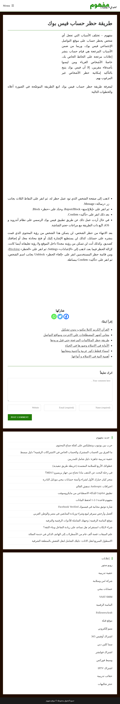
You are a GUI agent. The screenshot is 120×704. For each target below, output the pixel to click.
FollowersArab (104, 612)
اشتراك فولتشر (104, 652)
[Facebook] (66, 316)
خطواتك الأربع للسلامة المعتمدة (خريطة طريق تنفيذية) (82, 465)
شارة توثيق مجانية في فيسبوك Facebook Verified (85, 506)
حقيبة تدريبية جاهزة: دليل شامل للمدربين (90, 459)
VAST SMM (105, 596)
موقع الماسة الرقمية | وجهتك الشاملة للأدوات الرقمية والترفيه (79, 520)
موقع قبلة (107, 620)
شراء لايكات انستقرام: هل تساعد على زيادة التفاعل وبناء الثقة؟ (77, 527)
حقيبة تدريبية (105, 573)
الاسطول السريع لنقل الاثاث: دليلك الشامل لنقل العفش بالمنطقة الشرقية (72, 540)
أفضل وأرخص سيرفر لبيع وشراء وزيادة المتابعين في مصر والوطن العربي (72, 513)
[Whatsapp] (54, 316)
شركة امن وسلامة (102, 581)
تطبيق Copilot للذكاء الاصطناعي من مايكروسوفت (85, 493)
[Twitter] (60, 316)
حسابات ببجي (104, 589)
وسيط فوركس (104, 660)
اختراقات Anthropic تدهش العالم (94, 486)
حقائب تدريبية (104, 676)
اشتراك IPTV (105, 668)
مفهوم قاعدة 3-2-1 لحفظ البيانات (94, 500)
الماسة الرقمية (104, 604)
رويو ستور (106, 565)
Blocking (14, 249)
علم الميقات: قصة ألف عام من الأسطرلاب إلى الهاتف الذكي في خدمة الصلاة (70, 534)
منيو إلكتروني (105, 628)
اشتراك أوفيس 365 (101, 636)
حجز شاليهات (105, 684)
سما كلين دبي (104, 644)
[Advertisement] (34, 56)
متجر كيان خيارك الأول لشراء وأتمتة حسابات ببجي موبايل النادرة (77, 479)
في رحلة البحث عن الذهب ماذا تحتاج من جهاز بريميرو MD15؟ (78, 472)
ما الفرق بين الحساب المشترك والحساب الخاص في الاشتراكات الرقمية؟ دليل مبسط (66, 452)
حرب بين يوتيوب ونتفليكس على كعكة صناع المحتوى (84, 445)
